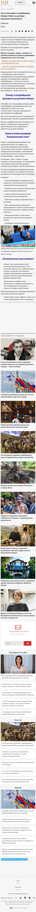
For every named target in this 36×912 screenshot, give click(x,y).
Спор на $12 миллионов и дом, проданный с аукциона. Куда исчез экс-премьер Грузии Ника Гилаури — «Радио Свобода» (17, 364)
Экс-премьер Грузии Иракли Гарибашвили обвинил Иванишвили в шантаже (16, 713)
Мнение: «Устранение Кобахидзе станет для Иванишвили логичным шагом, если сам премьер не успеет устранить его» (18, 616)
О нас (18, 880)
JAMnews (4, 23)
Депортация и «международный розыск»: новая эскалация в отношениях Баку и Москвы (18, 694)
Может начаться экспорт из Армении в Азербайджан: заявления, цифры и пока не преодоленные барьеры (15, 550)
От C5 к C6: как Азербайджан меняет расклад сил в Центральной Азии (17, 772)
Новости (18, 720)
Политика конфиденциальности (18, 893)
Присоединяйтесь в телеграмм (14, 859)
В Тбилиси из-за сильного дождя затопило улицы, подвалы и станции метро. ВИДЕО (17, 685)
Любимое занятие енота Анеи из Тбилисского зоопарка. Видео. (16, 487)
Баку (3, 26)
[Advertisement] (18, 318)
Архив (3, 9)
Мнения (18, 788)
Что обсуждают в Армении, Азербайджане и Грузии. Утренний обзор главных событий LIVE (17, 456)
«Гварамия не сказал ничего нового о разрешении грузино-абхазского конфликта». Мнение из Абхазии (18, 583)
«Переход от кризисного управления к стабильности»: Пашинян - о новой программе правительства (17, 518)
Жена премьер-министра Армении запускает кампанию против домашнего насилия (17, 677)
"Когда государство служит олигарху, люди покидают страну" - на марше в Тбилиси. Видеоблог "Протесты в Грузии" (17, 703)
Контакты (18, 887)
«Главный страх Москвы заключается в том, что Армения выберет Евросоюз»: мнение (17, 396)
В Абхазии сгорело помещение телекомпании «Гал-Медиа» (18, 764)
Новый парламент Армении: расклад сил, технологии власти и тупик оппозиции (15, 426)
